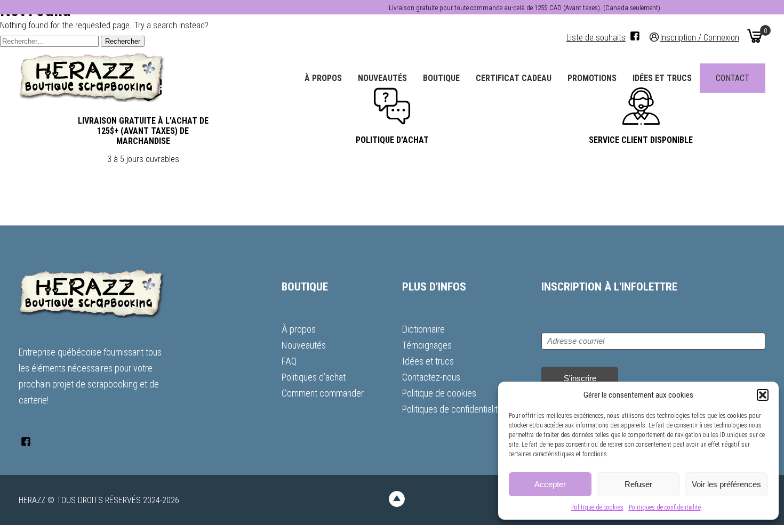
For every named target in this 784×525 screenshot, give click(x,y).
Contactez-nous (431, 377)
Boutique (441, 78)
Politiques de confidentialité (665, 507)
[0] (755, 36)
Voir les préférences (726, 484)
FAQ (289, 361)
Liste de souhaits (596, 38)
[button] (762, 395)
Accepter (550, 484)
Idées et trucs (662, 78)
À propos (323, 78)
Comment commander (323, 393)
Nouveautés (382, 78)
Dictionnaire (423, 329)
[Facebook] (634, 36)
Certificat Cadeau (513, 78)
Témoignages (427, 345)
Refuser (638, 484)
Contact (732, 78)
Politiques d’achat (314, 377)
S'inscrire (580, 378)
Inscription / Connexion (699, 37)
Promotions (592, 78)
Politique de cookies (597, 507)
